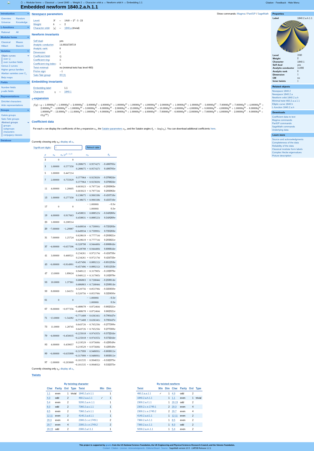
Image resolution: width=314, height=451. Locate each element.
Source (164, 448)
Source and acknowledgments (287, 139)
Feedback (281, 2)
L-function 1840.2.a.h (283, 107)
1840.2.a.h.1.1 (86, 393)
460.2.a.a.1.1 (85, 397)
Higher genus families (12, 69)
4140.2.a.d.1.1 (86, 415)
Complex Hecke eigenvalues (287, 152)
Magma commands (282, 120)
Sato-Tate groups (10, 119)
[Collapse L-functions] (28, 27)
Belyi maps (7, 77)
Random (20, 18)
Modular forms (33, 2)
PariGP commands (282, 123)
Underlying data (280, 130)
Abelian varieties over (13, 73)
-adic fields (7, 91)
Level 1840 (63, 2)
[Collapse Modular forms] (28, 37)
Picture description (281, 155)
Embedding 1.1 (134, 2)
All (17, 32)
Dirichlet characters (11, 101)
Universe (5, 22)
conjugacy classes (12, 135)
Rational (5, 32)
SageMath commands (283, 126)
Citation (270, 2)
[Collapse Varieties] (28, 51)
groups (7, 125)
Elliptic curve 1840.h (282, 104)
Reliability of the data (283, 146)
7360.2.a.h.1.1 (86, 411)
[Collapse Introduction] (28, 13)
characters (8, 132)
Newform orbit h (115, 2)
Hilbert (4, 46)
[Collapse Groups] (28, 110)
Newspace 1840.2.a (282, 94)
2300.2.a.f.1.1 (86, 429)
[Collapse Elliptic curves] (28, 55)
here (213, 128)
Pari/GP (251, 13)
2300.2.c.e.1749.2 (88, 424)
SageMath (263, 13)
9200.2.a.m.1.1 (87, 402)
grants (109, 445)
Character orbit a (94, 2)
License (123, 448)
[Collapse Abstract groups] (28, 122)
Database (6, 140)
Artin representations (12, 105)
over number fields (13, 62)
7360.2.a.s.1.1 (86, 406)
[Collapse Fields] (28, 82)
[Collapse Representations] (28, 96)
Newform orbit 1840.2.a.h (285, 97)
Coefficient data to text (283, 117)
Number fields (8, 87)
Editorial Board (153, 448)
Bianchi (20, 46)
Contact (106, 448)
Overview (6, 18)
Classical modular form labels (287, 149)
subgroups (8, 129)
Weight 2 (77, 2)
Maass (19, 42)
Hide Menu (293, 2)
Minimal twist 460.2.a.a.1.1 (286, 101)
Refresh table (93, 147)
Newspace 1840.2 (281, 91)
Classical (49, 2)
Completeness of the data (285, 142)
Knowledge (21, 22)
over (6, 59)
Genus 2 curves (9, 66)
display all (67, 141)
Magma (241, 13)
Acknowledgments (136, 448)
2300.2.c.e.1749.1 (88, 420)
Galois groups (8, 115)
